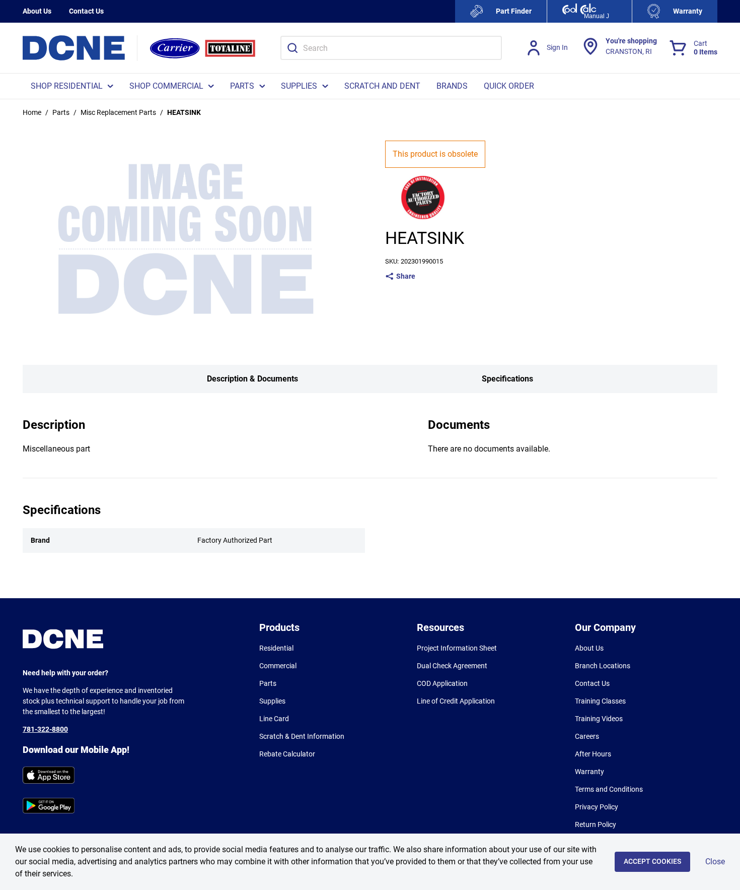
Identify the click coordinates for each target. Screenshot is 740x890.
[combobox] (391, 48)
